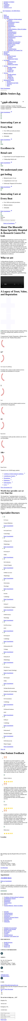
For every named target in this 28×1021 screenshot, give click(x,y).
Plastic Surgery (11, 44)
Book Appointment (5, 88)
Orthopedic (10, 40)
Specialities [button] (6, 18)
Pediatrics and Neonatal (14, 43)
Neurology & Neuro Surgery (15, 36)
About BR (6, 16)
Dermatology (11, 23)
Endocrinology (11, 26)
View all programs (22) (6, 487)
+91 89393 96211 (6, 878)
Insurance (10, 57)
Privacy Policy (4, 989)
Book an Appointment (10, 223)
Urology (10, 47)
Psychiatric (10, 46)
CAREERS (6, 4)
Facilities (10, 68)
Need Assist (3, 1019)
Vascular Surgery (12, 33)
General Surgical (12, 49)
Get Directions (4, 867)
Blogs (8, 85)
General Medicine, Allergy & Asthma (17, 29)
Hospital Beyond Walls (12, 83)
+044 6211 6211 (5, 974)
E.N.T (9, 27)
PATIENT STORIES (9, 2)
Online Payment (12, 56)
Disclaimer (10, 989)
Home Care (7, 946)
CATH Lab (11, 70)
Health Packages (8, 942)
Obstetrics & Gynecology (14, 42)
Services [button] (6, 66)
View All (3, 749)
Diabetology (11, 25)
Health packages (12, 67)
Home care (10, 71)
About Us (9, 84)
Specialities (6, 51)
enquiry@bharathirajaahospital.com (9, 985)
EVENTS (6, 6)
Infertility (10, 30)
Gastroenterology (12, 32)
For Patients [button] (7, 54)
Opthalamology (12, 37)
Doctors (6, 53)
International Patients (9, 80)
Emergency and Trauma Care (15, 50)
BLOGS (6, 3)
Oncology (10, 39)
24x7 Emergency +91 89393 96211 (11, 10)
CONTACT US (8, 7)
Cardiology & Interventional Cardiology (15, 473)
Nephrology (11, 34)
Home (5, 15)
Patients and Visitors (13, 59)
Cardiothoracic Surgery (13, 22)
